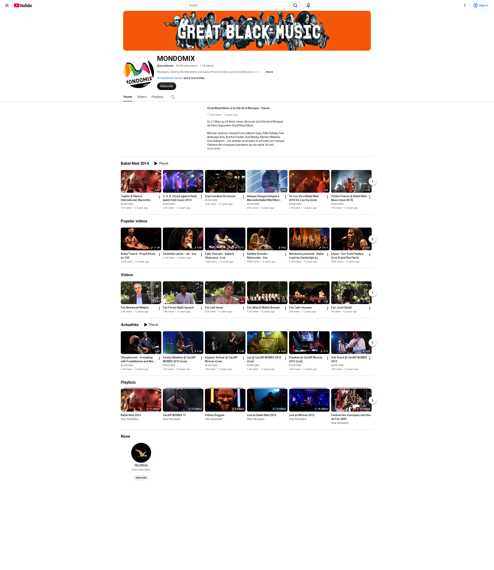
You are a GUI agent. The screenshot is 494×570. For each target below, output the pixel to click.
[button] (214, 148)
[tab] (127, 97)
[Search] (295, 5)
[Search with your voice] (308, 5)
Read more (214, 148)
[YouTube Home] (23, 5)
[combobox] (238, 5)
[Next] (372, 181)
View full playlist (129, 419)
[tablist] (247, 97)
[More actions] (159, 197)
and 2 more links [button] (194, 78)
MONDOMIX (127, 204)
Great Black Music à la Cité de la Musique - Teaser (238, 108)
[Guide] (7, 5)
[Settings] (465, 5)
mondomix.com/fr (171, 78)
